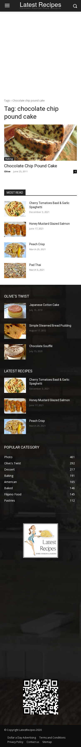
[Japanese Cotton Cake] (15, 310)
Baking (9, 158)
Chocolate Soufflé (41, 346)
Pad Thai (35, 265)
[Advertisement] (40, 54)
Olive (7, 171)
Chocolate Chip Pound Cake (30, 165)
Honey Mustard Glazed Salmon (49, 223)
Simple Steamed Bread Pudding (50, 325)
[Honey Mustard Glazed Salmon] (15, 229)
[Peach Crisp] (15, 250)
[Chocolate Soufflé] (15, 352)
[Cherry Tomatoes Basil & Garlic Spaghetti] (15, 208)
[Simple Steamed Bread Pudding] (15, 331)
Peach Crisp (37, 244)
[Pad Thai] (15, 270)
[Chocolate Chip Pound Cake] (40, 142)
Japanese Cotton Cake (44, 305)
